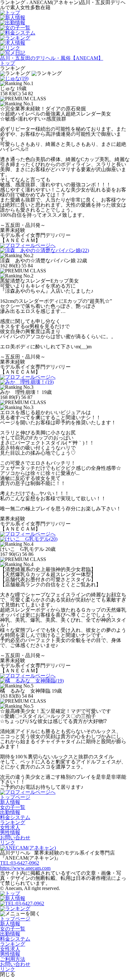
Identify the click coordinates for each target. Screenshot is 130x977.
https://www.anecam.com (25, 868)
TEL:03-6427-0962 (19, 863)
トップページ (15, 797)
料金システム (15, 817)
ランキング (12, 822)
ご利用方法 (12, 959)
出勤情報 (10, 812)
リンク (7, 842)
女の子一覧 (12, 807)
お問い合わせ (15, 837)
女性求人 (10, 827)
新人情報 (10, 802)
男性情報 (10, 832)
